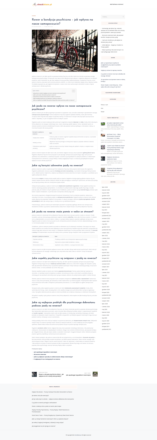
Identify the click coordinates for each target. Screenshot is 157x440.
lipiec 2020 (105, 304)
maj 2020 (104, 309)
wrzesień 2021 (106, 264)
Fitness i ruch (104, 105)
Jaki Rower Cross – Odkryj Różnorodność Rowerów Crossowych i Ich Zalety (114, 136)
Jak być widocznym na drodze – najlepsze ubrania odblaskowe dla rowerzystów (53, 399)
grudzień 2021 (106, 255)
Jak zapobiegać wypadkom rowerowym (45, 352)
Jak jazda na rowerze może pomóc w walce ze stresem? (47, 96)
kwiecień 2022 (106, 244)
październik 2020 (106, 295)
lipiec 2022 (105, 235)
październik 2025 (106, 198)
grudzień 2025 (106, 195)
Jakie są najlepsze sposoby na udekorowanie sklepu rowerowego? (53, 357)
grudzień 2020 (106, 289)
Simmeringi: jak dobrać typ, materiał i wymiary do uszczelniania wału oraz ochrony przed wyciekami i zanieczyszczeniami (113, 30)
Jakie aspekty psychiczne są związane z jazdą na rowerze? (47, 98)
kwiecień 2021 (106, 278)
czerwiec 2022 (106, 238)
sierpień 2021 (105, 266)
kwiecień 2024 (106, 207)
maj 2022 (104, 241)
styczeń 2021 (105, 286)
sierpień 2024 (105, 204)
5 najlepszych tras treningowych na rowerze (47, 359)
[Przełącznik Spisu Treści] (73, 91)
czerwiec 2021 (106, 272)
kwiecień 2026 (106, 190)
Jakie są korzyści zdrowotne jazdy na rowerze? (44, 95)
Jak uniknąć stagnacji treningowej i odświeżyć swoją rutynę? (48, 422)
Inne (102, 108)
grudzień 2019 (106, 323)
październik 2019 (106, 329)
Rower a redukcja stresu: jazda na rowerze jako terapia (46, 406)
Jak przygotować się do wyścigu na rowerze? (43, 426)
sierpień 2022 (105, 232)
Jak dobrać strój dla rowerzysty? (40, 395)
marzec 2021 (105, 281)
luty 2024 (104, 210)
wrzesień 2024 (106, 201)
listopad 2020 (105, 292)
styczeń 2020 (105, 321)
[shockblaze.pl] (42, 4)
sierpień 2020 (105, 301)
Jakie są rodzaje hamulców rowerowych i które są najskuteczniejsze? (50, 419)
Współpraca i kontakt (116, 4)
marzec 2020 (105, 315)
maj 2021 (104, 275)
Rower (34, 16)
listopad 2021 (105, 258)
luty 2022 (104, 249)
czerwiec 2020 (106, 306)
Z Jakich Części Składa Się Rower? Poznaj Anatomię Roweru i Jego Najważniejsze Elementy (116, 147)
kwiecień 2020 (106, 312)
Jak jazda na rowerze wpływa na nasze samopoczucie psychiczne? (49, 93)
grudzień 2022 (106, 227)
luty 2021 (104, 284)
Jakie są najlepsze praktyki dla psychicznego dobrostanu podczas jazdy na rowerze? (54, 100)
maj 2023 (104, 224)
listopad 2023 (105, 212)
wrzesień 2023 (106, 218)
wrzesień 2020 (106, 298)
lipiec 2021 (105, 269)
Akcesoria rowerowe (40, 354)
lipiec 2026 (105, 187)
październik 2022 (106, 230)
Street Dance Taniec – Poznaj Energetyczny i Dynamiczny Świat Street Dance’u (53, 415)
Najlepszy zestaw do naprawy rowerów (111, 70)
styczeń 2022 (105, 252)
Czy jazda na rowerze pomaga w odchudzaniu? (44, 402)
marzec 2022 (105, 247)
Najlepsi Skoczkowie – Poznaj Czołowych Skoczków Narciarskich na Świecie (52, 392)
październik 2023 (106, 215)
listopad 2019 (105, 326)
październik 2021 (106, 261)
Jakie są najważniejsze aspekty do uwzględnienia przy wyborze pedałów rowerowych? (111, 65)
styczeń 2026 (105, 193)
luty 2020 (104, 318)
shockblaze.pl (78, 435)
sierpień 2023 (105, 221)
